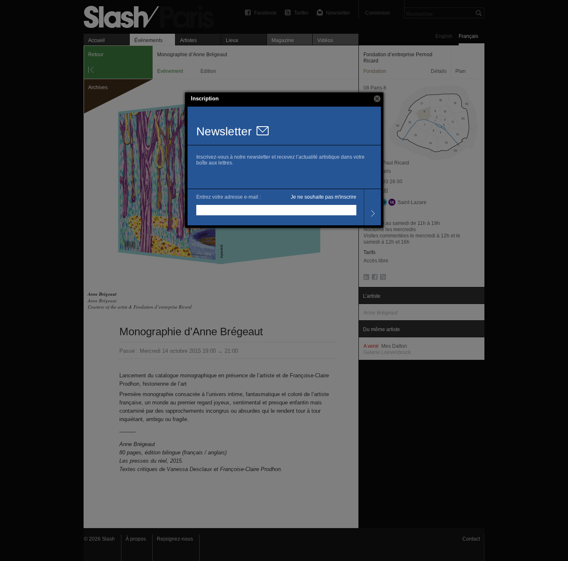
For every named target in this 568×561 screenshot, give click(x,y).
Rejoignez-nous (175, 539)
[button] (377, 98)
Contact (471, 539)
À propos (136, 539)
